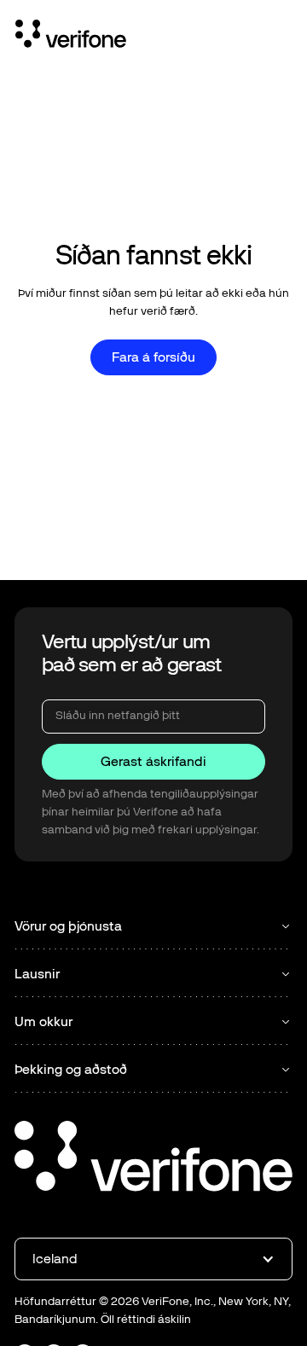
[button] (153, 1259)
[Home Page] (70, 37)
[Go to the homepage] (153, 1159)
